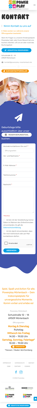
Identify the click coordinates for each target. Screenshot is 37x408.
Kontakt (31, 363)
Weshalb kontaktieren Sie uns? (15, 146)
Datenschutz (19, 363)
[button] (35, 5)
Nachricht (7, 185)
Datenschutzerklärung (12, 227)
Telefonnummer (10, 175)
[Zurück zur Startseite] (18, 5)
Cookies (27, 366)
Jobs (8, 366)
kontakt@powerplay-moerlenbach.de (18, 62)
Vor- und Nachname (11, 156)
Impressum (7, 363)
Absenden (11, 250)
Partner (18, 366)
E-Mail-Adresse (10, 165)
